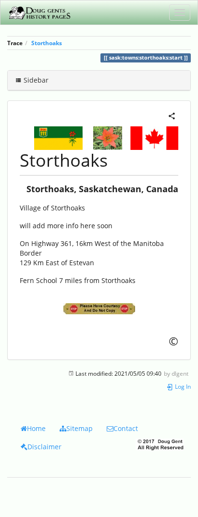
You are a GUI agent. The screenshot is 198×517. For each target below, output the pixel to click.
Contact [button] (125, 428)
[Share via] (172, 115)
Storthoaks (46, 43)
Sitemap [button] (79, 428)
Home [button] (36, 428)
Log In (182, 386)
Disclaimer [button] (44, 446)
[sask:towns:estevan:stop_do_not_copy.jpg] (99, 308)
